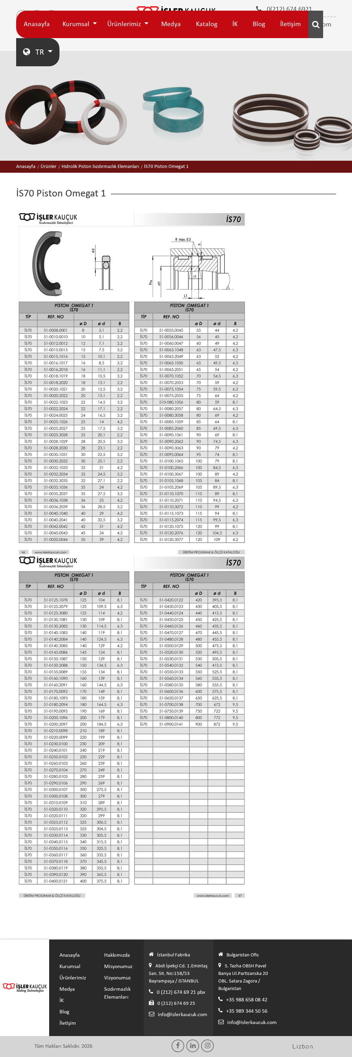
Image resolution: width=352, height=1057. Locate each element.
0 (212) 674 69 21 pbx (181, 992)
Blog (259, 24)
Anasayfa (37, 24)
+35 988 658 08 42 (246, 1000)
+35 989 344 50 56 (246, 1011)
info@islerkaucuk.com (182, 1015)
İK (235, 24)
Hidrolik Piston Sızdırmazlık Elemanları (100, 166)
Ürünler (48, 166)
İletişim (290, 24)
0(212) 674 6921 (288, 9)
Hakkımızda (117, 955)
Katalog (206, 24)
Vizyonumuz (117, 978)
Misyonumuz (118, 966)
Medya (171, 24)
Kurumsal (77, 24)
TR (40, 52)
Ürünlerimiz (125, 24)
